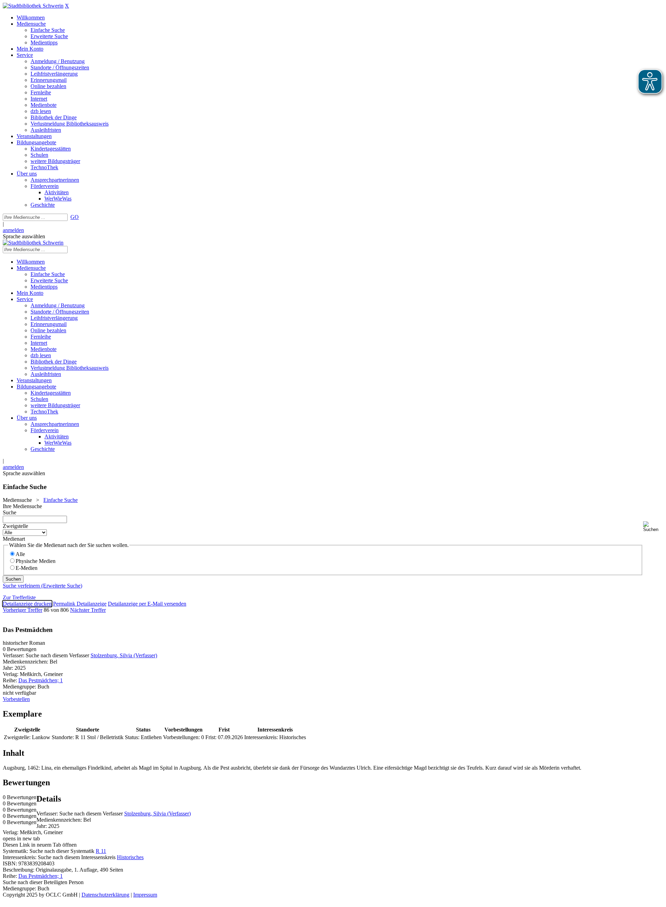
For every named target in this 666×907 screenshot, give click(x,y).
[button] (653, 526)
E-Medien (26, 568)
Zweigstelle (15, 526)
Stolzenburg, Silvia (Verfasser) (124, 655)
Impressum (145, 895)
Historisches (130, 857)
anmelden (13, 230)
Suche (9, 512)
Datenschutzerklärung (105, 895)
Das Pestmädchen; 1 (40, 680)
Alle (20, 554)
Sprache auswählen (24, 236)
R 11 (101, 851)
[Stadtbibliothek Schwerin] (33, 6)
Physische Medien (36, 561)
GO (74, 217)
